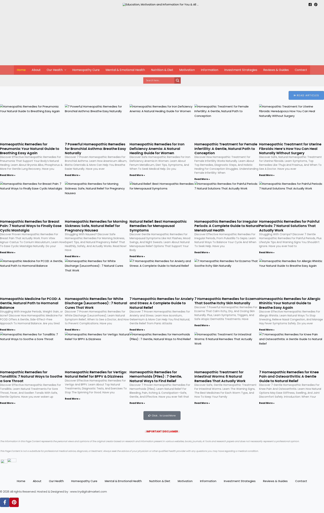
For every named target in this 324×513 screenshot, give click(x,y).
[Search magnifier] (177, 80)
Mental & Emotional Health (125, 70)
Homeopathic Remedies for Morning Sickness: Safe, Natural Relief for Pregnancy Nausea (96, 226)
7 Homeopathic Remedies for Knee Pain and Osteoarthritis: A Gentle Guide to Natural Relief (289, 376)
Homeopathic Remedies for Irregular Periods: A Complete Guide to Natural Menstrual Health (226, 226)
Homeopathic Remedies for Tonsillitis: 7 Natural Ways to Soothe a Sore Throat (31, 376)
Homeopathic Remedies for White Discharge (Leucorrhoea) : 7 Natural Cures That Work (96, 303)
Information (209, 70)
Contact (301, 70)
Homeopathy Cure (86, 70)
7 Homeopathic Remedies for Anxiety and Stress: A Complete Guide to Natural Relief (162, 303)
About (36, 70)
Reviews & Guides (276, 70)
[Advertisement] (162, 37)
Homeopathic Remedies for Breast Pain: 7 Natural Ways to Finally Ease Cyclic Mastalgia (31, 226)
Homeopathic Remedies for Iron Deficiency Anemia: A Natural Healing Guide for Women (157, 148)
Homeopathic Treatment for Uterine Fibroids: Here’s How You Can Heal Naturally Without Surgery (290, 148)
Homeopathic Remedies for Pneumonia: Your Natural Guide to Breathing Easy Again (29, 148)
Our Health (55, 70)
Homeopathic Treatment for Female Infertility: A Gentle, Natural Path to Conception (225, 148)
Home (21, 70)
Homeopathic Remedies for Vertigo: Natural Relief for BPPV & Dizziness (96, 374)
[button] (64, 70)
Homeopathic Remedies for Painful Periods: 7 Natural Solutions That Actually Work (289, 226)
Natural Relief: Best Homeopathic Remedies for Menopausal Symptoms (158, 226)
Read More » (7, 175)
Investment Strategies (240, 70)
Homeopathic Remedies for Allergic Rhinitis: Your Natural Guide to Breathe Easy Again (289, 303)
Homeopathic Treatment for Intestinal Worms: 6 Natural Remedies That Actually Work (219, 376)
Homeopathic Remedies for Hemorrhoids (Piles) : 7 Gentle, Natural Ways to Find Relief (156, 376)
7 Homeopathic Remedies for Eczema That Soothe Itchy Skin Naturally (226, 300)
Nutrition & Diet (162, 70)
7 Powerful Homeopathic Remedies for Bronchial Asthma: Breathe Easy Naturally (95, 148)
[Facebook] (310, 4)
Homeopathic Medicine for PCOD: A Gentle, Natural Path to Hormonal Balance (30, 303)
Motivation (187, 70)
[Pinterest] (315, 4)
